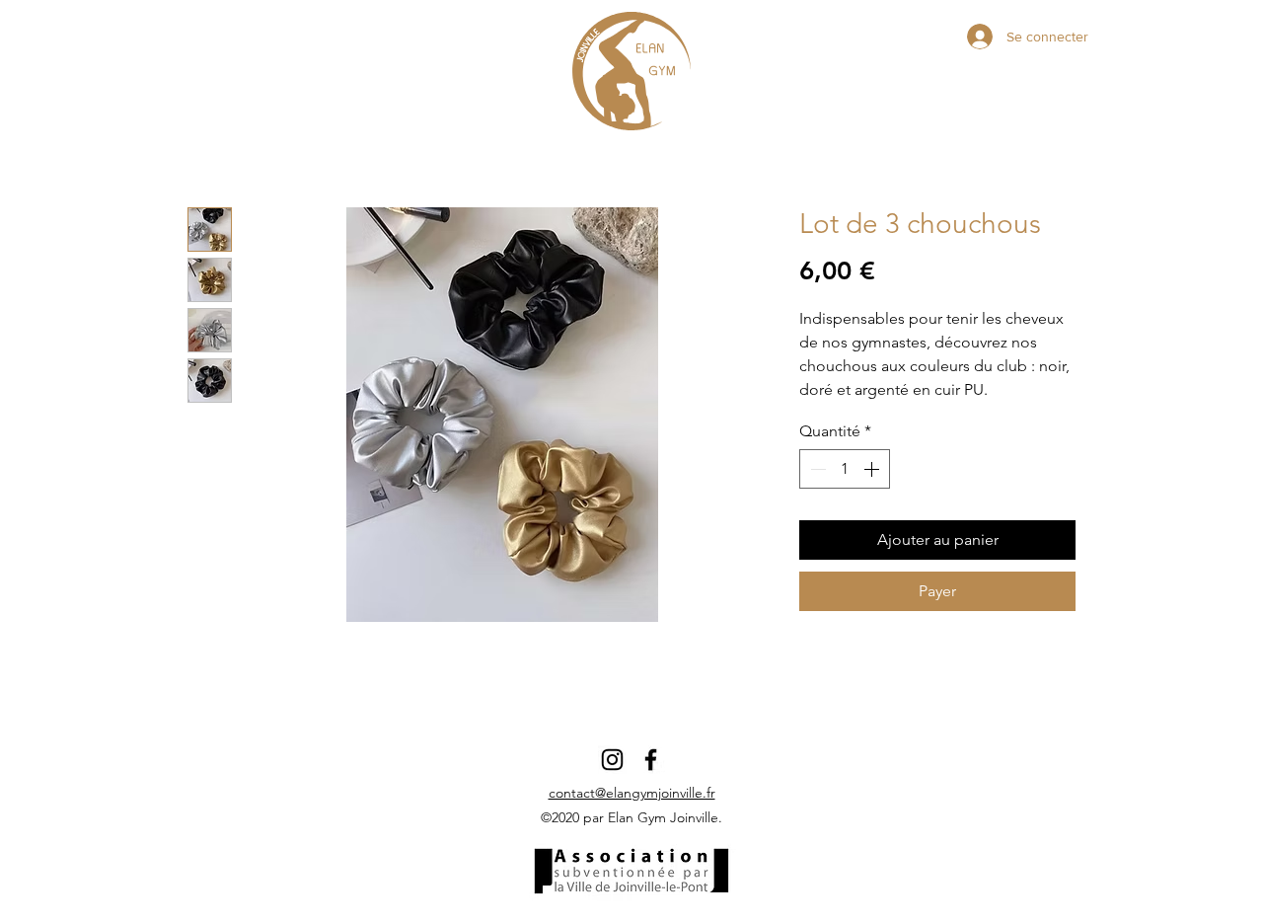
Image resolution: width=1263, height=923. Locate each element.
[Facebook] (650, 759)
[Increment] (873, 469)
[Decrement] (816, 469)
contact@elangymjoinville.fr (632, 793)
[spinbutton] (844, 469)
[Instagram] (612, 759)
